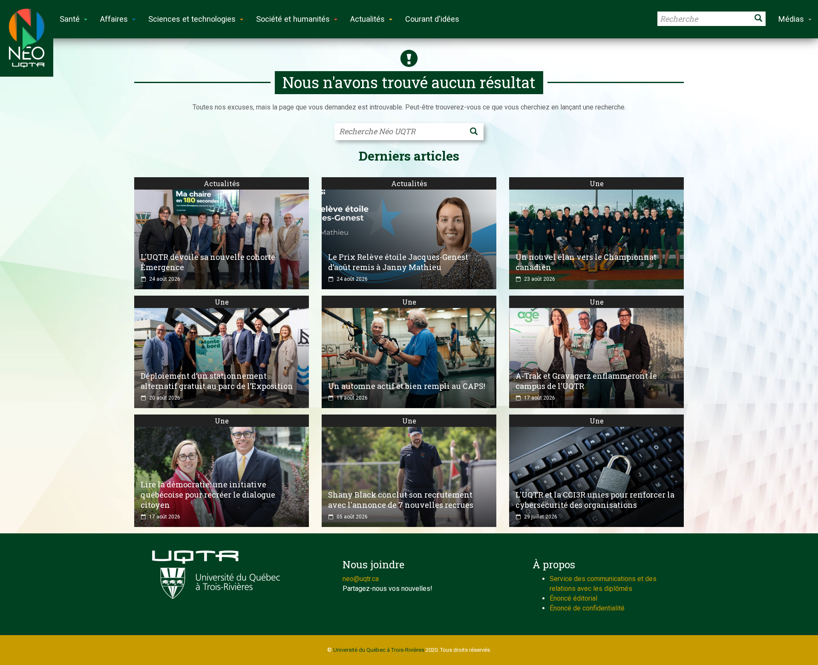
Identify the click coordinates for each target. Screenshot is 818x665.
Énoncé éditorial (573, 598)
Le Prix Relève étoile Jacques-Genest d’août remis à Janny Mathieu (398, 262)
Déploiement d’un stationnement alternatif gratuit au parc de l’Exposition (217, 381)
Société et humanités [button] (293, 18)
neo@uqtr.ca (361, 579)
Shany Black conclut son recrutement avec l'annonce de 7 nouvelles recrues (400, 499)
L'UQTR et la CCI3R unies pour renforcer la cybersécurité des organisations (595, 499)
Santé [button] (70, 18)
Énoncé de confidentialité (587, 608)
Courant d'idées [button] (432, 18)
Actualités (221, 183)
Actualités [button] (367, 18)
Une (597, 183)
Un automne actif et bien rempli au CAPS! (406, 386)
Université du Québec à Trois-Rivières (378, 650)
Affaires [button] (114, 18)
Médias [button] (791, 18)
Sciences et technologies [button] (192, 18)
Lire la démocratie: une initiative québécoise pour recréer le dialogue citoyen (208, 494)
